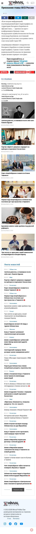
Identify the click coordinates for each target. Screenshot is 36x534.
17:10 (6, 479)
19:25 (6, 421)
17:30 (6, 463)
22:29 (6, 321)
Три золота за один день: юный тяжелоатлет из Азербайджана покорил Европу (15, 316)
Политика (5, 169)
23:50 (6, 285)
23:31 (6, 303)
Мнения (12, 329)
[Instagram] (5, 523)
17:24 (6, 471)
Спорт (4, 248)
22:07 (6, 329)
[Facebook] (15, 523)
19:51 (6, 407)
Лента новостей (12, 264)
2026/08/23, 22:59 (7, 257)
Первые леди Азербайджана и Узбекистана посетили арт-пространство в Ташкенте (15, 298)
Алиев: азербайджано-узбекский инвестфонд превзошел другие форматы (16, 342)
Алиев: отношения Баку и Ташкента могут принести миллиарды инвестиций (17, 376)
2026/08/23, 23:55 (7, 151)
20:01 (6, 399)
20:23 (6, 381)
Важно (12, 337)
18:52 (6, 429)
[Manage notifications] (31, 529)
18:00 (6, 455)
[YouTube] (21, 523)
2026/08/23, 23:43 (7, 204)
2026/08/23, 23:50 (7, 178)
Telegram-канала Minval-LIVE (17, 62)
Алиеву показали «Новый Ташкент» (17, 410)
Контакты (16, 518)
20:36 (6, 371)
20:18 (6, 389)
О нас (9, 518)
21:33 (6, 355)
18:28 (6, 445)
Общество (6, 116)
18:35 (6, 437)
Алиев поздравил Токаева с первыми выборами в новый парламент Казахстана (17, 394)
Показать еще (18, 489)
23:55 (6, 277)
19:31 (6, 413)
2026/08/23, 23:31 (7, 230)
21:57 (6, 337)
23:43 (6, 293)
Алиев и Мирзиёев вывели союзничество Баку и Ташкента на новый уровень (16, 450)
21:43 (6, 347)
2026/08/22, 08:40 (7, 125)
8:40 (6, 269)
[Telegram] (10, 523)
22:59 (6, 311)
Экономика (6, 222)
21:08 (6, 363)
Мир (4, 143)
